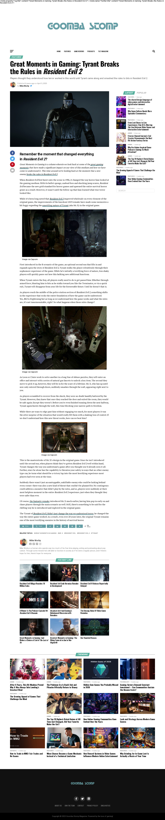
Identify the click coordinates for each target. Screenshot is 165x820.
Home (59, 51)
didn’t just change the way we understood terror (70, 513)
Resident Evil (70, 533)
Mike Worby (24, 86)
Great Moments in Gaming (46, 533)
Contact (81, 805)
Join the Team (70, 805)
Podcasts (91, 51)
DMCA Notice (105, 805)
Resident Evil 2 (57, 198)
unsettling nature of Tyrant (55, 205)
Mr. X (61, 533)
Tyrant (95, 533)
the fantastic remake (40, 501)
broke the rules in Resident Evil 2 (41, 174)
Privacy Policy (92, 805)
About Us (58, 805)
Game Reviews (79, 51)
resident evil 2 (84, 533)
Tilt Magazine (103, 51)
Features (67, 51)
